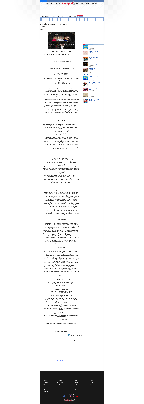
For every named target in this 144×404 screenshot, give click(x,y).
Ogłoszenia (43, 375)
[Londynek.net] (70, 3)
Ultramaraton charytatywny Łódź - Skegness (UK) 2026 (94, 100)
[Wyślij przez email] (79, 335)
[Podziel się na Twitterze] (75, 335)
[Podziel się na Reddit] (73, 335)
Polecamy (85, 74)
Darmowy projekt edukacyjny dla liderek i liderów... (94, 83)
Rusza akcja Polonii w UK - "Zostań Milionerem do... (94, 69)
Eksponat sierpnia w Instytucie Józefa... (93, 94)
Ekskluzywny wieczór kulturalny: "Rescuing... (93, 63)
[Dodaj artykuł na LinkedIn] (81, 335)
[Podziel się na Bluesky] (77, 335)
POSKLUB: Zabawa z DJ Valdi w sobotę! (93, 46)
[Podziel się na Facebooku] (71, 335)
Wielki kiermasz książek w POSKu (94, 58)
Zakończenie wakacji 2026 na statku (94, 89)
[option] (48, 378)
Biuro (89, 375)
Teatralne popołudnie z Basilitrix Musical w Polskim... (94, 52)
